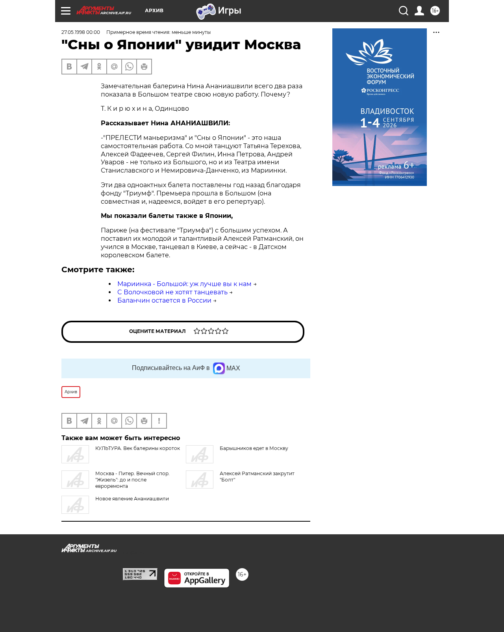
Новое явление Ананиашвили (132, 499)
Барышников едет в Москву (254, 448)
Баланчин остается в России (164, 300)
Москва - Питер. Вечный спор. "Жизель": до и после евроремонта (132, 479)
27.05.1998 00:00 (80, 32)
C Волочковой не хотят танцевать (172, 292)
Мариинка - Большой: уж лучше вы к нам (184, 284)
